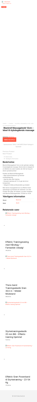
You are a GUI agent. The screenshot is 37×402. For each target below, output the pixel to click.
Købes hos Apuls (9, 139)
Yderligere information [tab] (11, 158)
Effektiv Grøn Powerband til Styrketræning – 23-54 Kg (17, 379)
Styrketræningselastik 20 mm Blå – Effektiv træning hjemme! (16, 334)
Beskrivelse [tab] (8, 157)
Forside (4, 123)
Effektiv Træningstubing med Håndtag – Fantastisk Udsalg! (17, 245)
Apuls (17, 203)
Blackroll (18, 200)
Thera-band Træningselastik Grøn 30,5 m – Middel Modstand (15, 289)
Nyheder (11, 123)
